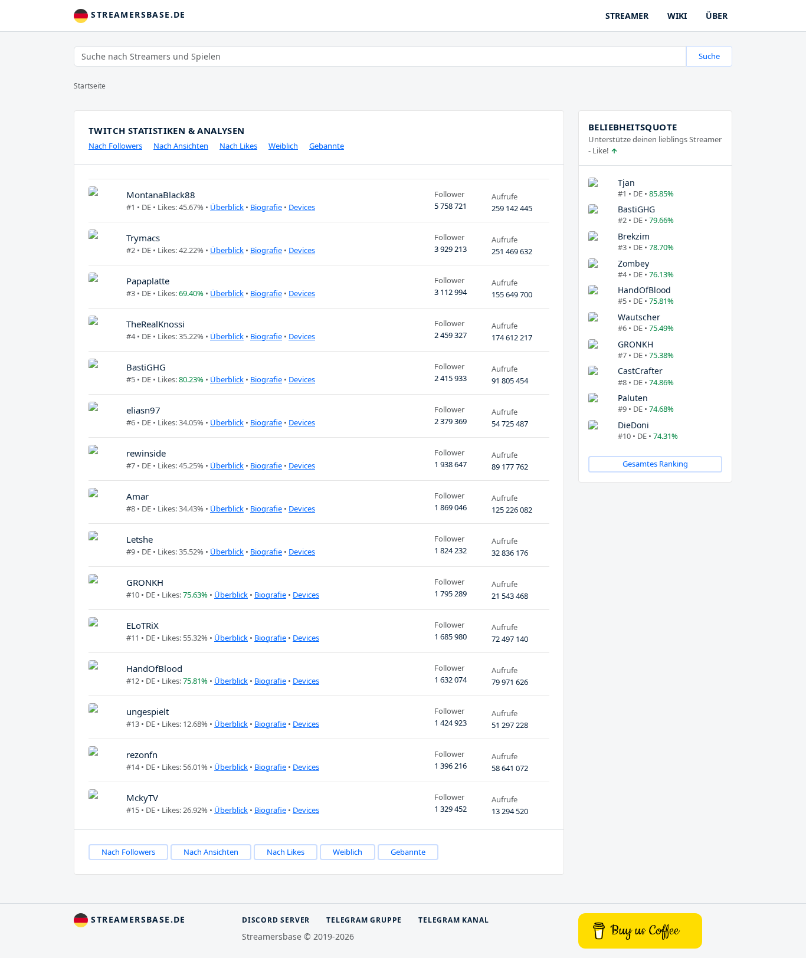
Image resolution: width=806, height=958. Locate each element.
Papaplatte (147, 281)
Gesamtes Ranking (655, 463)
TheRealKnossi (155, 324)
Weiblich (283, 145)
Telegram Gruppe (364, 920)
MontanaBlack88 (160, 195)
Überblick (227, 207)
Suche (709, 56)
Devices (302, 207)
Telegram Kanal (453, 920)
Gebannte (326, 145)
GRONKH (144, 582)
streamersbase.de (137, 14)
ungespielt (147, 711)
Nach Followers (115, 145)
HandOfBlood (154, 668)
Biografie (266, 207)
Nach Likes (238, 145)
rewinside (146, 453)
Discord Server (276, 920)
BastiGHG (146, 367)
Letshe (139, 539)
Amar (137, 496)
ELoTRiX (142, 625)
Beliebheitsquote (632, 127)
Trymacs (143, 238)
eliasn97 (143, 410)
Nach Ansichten (180, 145)
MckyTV (142, 797)
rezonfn (142, 754)
